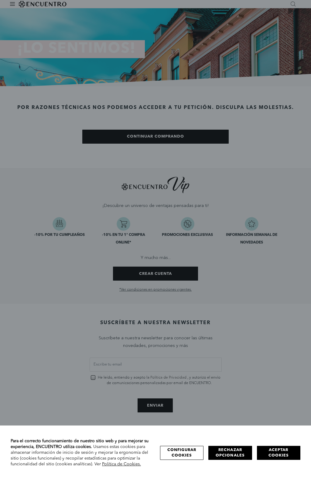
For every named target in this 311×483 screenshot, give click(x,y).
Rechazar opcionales (230, 452)
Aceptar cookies (278, 452)
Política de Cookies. (121, 464)
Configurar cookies (181, 452)
